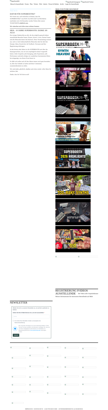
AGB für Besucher (50, 409)
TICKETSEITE (14, 23)
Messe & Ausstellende (17, 4)
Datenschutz (38, 409)
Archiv (62, 4)
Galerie (45, 4)
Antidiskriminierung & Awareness (70, 409)
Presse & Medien (53, 4)
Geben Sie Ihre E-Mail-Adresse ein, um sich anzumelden (28, 312)
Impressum (29, 409)
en (95, 2)
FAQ (40, 4)
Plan (31, 4)
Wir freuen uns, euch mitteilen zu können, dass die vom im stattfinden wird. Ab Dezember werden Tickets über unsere (28, 19)
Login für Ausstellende (72, 4)
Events (27, 4)
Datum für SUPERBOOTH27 (22, 14)
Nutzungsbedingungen (35, 330)
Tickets (36, 4)
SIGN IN (16, 335)
